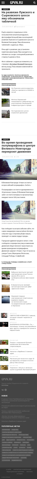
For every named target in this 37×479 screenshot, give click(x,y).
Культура (22, 447)
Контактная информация (22, 469)
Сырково (5, 78)
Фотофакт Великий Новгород (21, 64)
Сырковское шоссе (16, 78)
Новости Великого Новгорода (11, 437)
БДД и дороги (8, 75)
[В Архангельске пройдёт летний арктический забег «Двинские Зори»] (6, 288)
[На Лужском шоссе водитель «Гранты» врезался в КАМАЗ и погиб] (6, 91)
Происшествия (23, 434)
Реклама (30, 471)
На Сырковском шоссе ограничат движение (20, 112)
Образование (6, 450)
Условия (20, 474)
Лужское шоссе (17, 76)
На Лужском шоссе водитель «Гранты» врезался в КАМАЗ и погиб (22, 90)
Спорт (29, 262)
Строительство (7, 447)
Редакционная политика (15, 471)
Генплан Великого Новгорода (11, 432)
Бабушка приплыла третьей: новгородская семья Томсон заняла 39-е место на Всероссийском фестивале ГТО (22, 276)
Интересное (6, 429)
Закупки (23, 457)
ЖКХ (28, 445)
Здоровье (26, 442)
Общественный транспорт (10, 457)
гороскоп (15, 445)
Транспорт (29, 78)
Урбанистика (7, 79)
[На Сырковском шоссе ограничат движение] (6, 114)
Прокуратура (21, 440)
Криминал (17, 442)
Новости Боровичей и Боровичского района (16, 455)
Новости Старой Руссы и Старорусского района (17, 452)
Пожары (22, 445)
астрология (6, 460)
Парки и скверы (7, 442)
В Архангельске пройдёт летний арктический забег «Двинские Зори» (21, 287)
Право (29, 447)
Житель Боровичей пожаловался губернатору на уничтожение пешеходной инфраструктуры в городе (22, 102)
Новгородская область (9, 434)
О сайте (8, 469)
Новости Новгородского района (23, 450)
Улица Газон (6, 263)
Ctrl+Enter (5, 385)
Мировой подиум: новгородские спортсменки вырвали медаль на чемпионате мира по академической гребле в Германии (22, 301)
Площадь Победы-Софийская (15, 262)
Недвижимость (16, 460)
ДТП (3, 440)
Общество (28, 76)
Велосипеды (6, 445)
